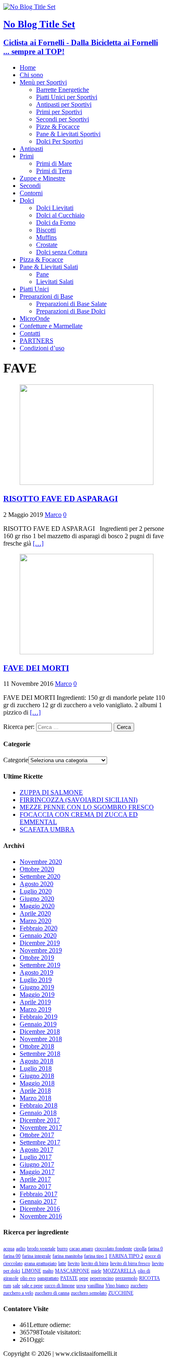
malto (48, 1271)
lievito (74, 1263)
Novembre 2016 (41, 1216)
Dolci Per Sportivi (59, 141)
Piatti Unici (34, 289)
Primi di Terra (54, 170)
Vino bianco (117, 1286)
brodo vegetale (41, 1249)
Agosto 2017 (36, 1149)
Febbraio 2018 (38, 1105)
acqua (8, 1249)
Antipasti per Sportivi (63, 104)
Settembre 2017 (40, 1142)
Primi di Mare (54, 163)
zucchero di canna (52, 1293)
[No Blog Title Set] (29, 6)
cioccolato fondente (113, 1249)
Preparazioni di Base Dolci (70, 311)
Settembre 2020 (40, 876)
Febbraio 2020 (38, 928)
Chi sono (31, 74)
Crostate (46, 244)
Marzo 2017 (35, 1186)
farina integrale (36, 1256)
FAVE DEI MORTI (36, 668)
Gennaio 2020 (38, 935)
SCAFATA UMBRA (47, 829)
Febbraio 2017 (38, 1193)
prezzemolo (126, 1278)
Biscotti (46, 229)
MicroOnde (35, 318)
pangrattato (48, 1278)
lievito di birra (94, 1263)
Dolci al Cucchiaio (60, 215)
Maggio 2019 (37, 994)
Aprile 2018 (35, 1090)
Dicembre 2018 (40, 1031)
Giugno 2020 (37, 898)
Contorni (31, 193)
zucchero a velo (18, 1293)
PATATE (69, 1278)
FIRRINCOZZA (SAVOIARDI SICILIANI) (78, 799)
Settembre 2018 (40, 1053)
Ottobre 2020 (37, 869)
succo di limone (59, 1286)
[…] (38, 543)
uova (81, 1286)
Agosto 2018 (36, 1061)
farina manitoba (67, 1256)
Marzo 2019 (35, 1009)
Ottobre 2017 (37, 1134)
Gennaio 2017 (38, 1201)
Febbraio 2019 (38, 1016)
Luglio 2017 (36, 1157)
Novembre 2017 (41, 1127)
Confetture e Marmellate (51, 325)
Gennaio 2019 (38, 1024)
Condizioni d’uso (42, 348)
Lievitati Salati (54, 281)
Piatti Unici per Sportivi (66, 97)
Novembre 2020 (41, 861)
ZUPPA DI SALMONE (51, 792)
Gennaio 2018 (38, 1112)
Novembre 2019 (41, 950)
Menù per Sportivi (43, 82)
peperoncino (102, 1278)
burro (62, 1249)
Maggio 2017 (37, 1171)
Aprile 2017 (35, 1179)
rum (7, 1286)
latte (62, 1263)
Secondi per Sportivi (62, 119)
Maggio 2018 (37, 1083)
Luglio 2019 (36, 979)
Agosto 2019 (36, 972)
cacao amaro (81, 1249)
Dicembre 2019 (40, 942)
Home (28, 67)
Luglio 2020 (36, 891)
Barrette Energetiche (62, 89)
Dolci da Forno (55, 222)
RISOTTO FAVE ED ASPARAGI (60, 498)
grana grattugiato (40, 1263)
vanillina (95, 1286)
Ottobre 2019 (37, 957)
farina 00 (12, 1256)
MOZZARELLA (119, 1271)
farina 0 (155, 1249)
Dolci (27, 200)
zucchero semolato (89, 1293)
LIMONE (31, 1271)
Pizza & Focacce (41, 259)
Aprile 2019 (35, 1001)
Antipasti (31, 148)
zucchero (139, 1286)
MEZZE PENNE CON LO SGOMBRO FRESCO (87, 807)
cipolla (140, 1249)
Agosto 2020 (36, 883)
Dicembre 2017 (40, 1120)
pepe (83, 1278)
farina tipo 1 (95, 1256)
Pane (42, 274)
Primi (27, 156)
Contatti (30, 333)
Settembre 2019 (40, 965)
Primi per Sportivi (59, 111)
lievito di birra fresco (130, 1263)
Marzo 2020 (35, 920)
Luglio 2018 (36, 1068)
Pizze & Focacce (58, 126)
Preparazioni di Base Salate (71, 303)
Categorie (15, 759)
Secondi (30, 185)
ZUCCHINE (120, 1293)
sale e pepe (32, 1286)
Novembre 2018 (41, 1038)
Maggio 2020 (37, 905)
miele (96, 1271)
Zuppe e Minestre (42, 178)
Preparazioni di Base (46, 296)
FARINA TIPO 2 (126, 1256)
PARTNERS (36, 340)
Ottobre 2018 (37, 1046)
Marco (53, 514)
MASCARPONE (72, 1271)
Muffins (46, 237)
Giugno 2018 (37, 1075)
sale (16, 1286)
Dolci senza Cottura (61, 252)
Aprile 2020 (35, 913)
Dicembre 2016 (40, 1208)
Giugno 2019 (37, 987)
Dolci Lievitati (54, 207)
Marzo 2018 (35, 1097)
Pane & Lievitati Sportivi (68, 133)
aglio (20, 1249)
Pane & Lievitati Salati (49, 266)
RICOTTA (149, 1278)
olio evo (28, 1278)
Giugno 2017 (37, 1164)
